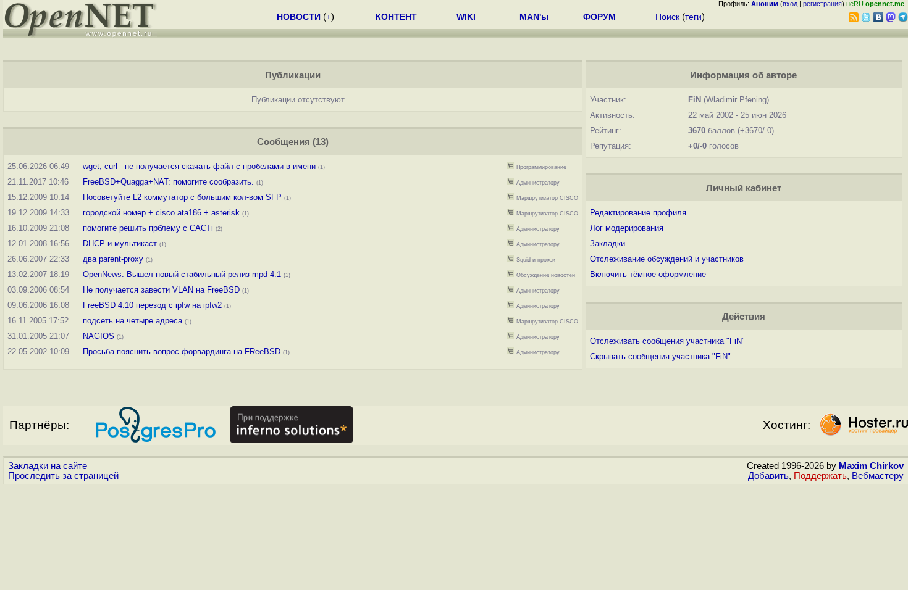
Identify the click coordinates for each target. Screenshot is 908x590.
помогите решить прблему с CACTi (148, 228)
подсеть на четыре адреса (132, 320)
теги (693, 17)
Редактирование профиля (638, 212)
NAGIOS (100, 336)
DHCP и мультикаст (120, 243)
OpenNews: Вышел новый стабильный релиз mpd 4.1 (182, 274)
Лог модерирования (626, 228)
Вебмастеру (878, 476)
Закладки (607, 243)
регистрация (822, 3)
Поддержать (820, 476)
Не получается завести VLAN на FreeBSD (161, 289)
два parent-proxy (113, 259)
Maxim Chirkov (871, 466)
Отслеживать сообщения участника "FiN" (667, 341)
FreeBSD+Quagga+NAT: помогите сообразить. (169, 181)
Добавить (768, 476)
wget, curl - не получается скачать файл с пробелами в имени (199, 166)
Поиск (667, 17)
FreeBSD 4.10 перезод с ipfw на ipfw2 (152, 305)
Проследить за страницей (63, 476)
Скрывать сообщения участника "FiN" (660, 356)
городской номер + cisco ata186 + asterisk (161, 212)
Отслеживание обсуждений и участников (667, 259)
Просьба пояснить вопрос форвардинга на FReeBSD (181, 351)
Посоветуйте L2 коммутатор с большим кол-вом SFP (182, 197)
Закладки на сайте (47, 466)
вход (790, 3)
